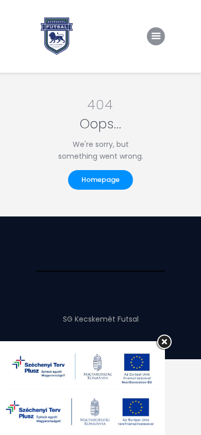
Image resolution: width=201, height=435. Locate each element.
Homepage (100, 180)
